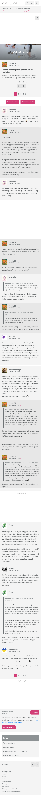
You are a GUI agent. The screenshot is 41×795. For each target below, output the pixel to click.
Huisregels (5, 784)
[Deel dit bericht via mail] (23, 86)
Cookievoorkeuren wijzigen (11, 791)
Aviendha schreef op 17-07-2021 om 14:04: (19, 312)
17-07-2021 (12, 65)
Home (5, 8)
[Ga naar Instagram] (37, 764)
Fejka (11, 525)
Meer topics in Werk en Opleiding (15, 751)
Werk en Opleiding (24, 8)
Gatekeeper (13, 649)
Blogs (4, 776)
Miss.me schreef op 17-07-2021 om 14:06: (18, 409)
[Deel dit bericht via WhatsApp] (19, 86)
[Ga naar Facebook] (33, 764)
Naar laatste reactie (28, 102)
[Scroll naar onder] (37, 18)
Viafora (5, 764)
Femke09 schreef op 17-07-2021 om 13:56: (19, 598)
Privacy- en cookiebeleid (10, 789)
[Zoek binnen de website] (27, 3)
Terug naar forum (9, 743)
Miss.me (12, 336)
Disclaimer (5, 786)
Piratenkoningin (15, 370)
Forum (12, 8)
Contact (4, 779)
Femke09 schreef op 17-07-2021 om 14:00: (19, 283)
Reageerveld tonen (8, 727)
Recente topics (8, 747)
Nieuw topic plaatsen (11, 755)
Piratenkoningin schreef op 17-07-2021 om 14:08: (21, 463)
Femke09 (12, 63)
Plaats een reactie (12, 102)
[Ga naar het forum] (32, 3)
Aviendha (12, 110)
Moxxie (11, 568)
